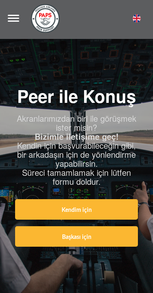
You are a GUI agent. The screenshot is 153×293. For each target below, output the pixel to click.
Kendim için (77, 210)
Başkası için (76, 237)
